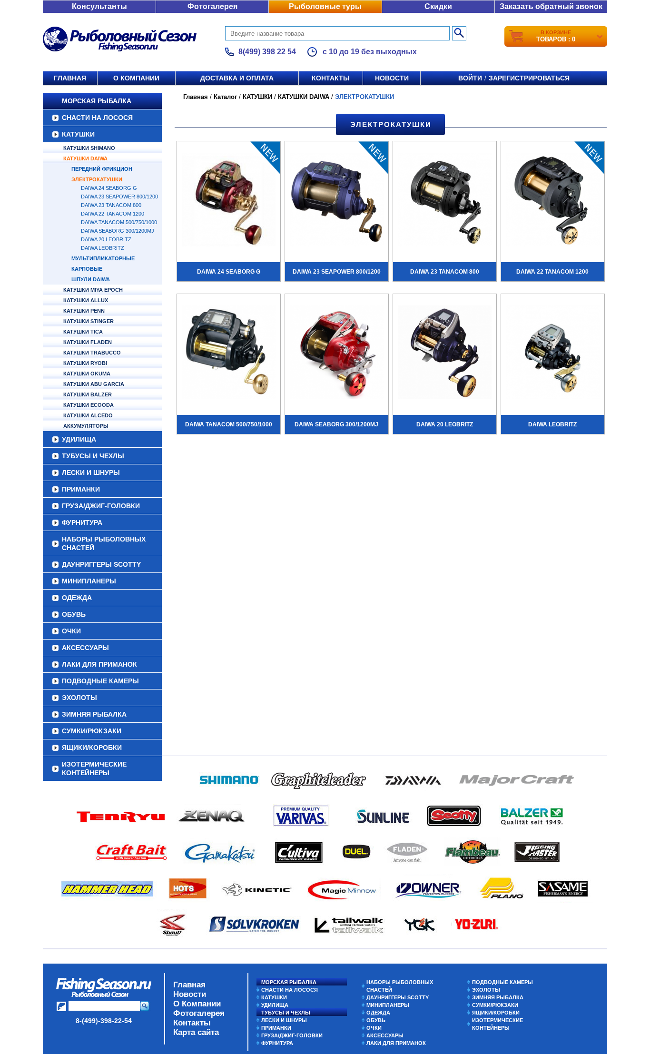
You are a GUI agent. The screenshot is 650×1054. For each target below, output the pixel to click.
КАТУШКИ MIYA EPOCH (93, 290)
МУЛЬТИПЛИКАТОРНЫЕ (103, 258)
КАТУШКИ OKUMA (86, 373)
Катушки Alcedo (88, 415)
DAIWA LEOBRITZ (102, 248)
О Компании (197, 1003)
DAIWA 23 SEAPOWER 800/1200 (119, 196)
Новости (392, 78)
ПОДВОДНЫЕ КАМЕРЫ (100, 681)
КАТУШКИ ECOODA (88, 405)
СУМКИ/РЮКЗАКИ (91, 731)
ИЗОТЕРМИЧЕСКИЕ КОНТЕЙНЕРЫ (94, 768)
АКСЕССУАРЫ (85, 647)
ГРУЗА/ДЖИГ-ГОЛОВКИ (101, 506)
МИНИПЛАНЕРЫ (89, 581)
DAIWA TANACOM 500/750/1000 (119, 222)
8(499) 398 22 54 (267, 52)
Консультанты (99, 6)
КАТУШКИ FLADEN (87, 342)
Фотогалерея (212, 6)
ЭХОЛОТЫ (79, 697)
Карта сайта (196, 1032)
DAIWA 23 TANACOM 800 (111, 205)
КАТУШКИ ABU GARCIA (93, 384)
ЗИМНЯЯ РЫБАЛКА (94, 714)
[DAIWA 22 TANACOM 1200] (552, 200)
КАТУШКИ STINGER (88, 321)
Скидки (438, 6)
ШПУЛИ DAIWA (90, 279)
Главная (70, 78)
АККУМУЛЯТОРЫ (85, 426)
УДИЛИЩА (79, 439)
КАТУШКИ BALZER (87, 394)
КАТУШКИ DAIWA (85, 158)
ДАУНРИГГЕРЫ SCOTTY (101, 564)
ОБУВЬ (74, 614)
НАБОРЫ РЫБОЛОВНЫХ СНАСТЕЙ (104, 543)
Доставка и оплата (237, 78)
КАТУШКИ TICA (83, 332)
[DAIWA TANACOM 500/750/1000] (228, 353)
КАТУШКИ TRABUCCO (92, 352)
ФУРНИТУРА (82, 522)
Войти (470, 78)
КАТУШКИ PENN (84, 311)
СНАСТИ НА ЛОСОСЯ (97, 117)
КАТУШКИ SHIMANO (89, 148)
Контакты (331, 78)
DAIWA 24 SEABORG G (109, 188)
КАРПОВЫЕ (86, 269)
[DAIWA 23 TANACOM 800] (444, 200)
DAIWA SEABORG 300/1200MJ (117, 231)
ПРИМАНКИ (81, 489)
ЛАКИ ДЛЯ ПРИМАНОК (99, 664)
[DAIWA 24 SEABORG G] (228, 200)
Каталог (225, 96)
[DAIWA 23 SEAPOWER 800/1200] (336, 200)
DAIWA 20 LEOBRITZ (106, 239)
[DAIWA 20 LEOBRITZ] (444, 353)
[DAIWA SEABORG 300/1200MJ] (336, 353)
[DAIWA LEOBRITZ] (552, 353)
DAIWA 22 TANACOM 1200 (112, 214)
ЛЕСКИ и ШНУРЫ (91, 472)
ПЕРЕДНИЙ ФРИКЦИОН (101, 169)
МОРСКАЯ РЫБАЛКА (96, 101)
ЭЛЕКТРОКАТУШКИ (96, 179)
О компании (136, 78)
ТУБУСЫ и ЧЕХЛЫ (93, 456)
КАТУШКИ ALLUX (85, 300)
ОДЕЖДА (77, 597)
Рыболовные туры (325, 6)
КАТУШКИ (78, 134)
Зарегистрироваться (529, 78)
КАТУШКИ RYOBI (85, 363)
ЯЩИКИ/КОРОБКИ (92, 747)
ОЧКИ (71, 631)
